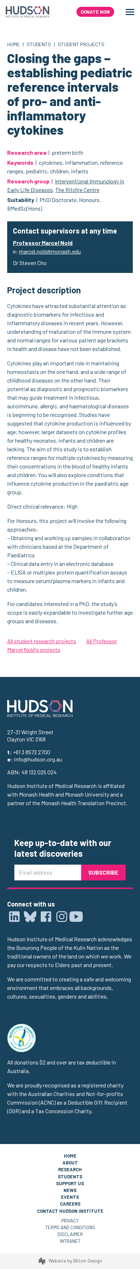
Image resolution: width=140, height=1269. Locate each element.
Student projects (81, 44)
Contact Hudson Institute (70, 1211)
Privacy (70, 1221)
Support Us (70, 1183)
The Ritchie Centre (77, 189)
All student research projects (41, 641)
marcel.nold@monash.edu (50, 251)
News (70, 1190)
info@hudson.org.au (38, 759)
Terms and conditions (70, 1227)
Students (39, 44)
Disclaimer (70, 1234)
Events (70, 1197)
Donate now (95, 12)
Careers (70, 1204)
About (70, 1162)
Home (13, 44)
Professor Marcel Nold (43, 242)
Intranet (70, 1241)
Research (70, 1169)
